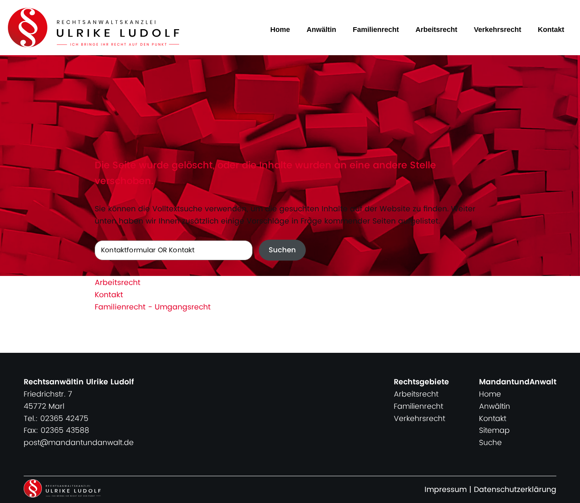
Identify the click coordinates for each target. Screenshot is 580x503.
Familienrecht (376, 30)
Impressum (446, 490)
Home (280, 30)
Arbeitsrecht (436, 30)
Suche (490, 443)
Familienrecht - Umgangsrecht (153, 307)
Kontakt (551, 30)
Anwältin (321, 30)
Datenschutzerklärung (515, 490)
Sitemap (494, 431)
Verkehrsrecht (497, 30)
